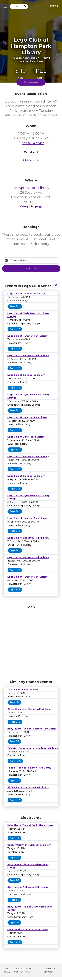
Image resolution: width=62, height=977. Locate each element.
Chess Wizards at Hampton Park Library (30, 709)
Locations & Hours (22, 969)
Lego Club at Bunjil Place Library (25, 436)
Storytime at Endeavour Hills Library (27, 887)
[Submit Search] (25, 6)
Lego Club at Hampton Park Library (27, 336)
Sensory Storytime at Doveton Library (29, 845)
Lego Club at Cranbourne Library (26, 293)
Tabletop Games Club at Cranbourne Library (32, 748)
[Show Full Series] (55, 286)
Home (6, 969)
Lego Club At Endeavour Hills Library (28, 355)
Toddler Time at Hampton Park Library (29, 767)
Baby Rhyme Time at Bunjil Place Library (30, 825)
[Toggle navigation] (4, 6)
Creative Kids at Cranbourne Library (27, 929)
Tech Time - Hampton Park (22, 689)
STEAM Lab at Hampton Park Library (28, 787)
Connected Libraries (50, 970)
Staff (29, 972)
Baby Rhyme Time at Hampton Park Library (31, 728)
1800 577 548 (31, 160)
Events (54, 6)
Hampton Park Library (31, 188)
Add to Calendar (33, 142)
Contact (18, 972)
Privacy (7, 972)
